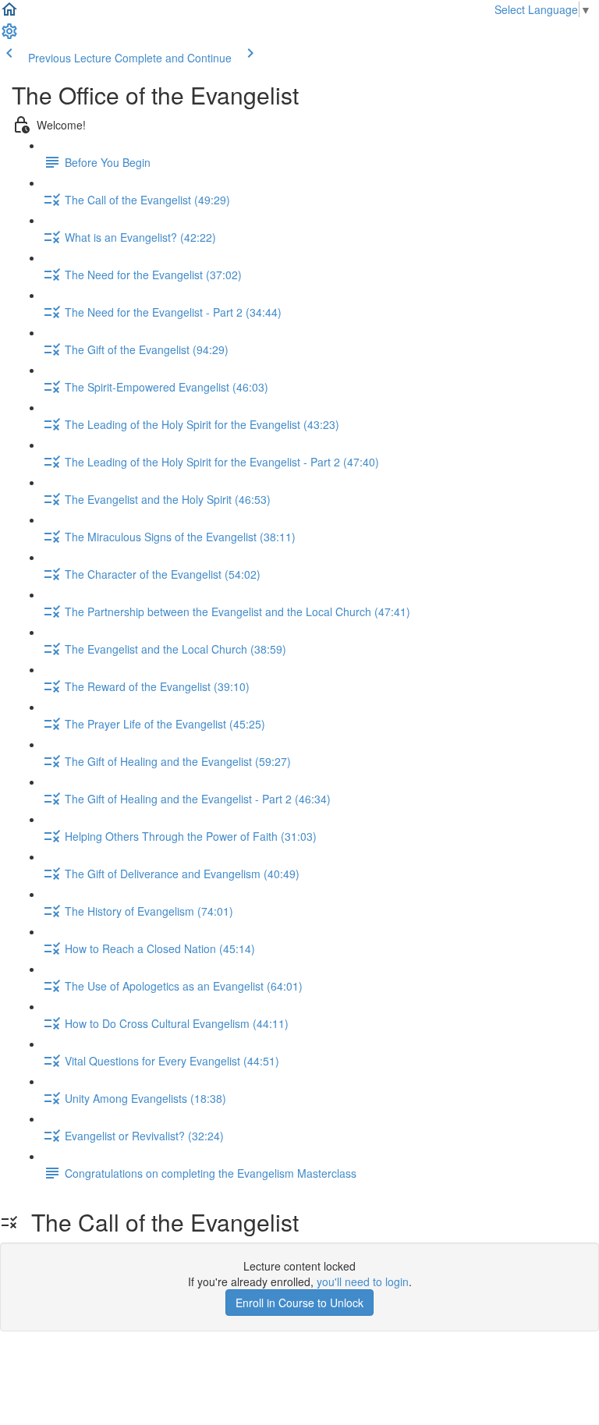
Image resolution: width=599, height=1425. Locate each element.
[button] (9, 14)
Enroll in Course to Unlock (299, 1302)
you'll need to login (363, 1281)
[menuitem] (9, 36)
